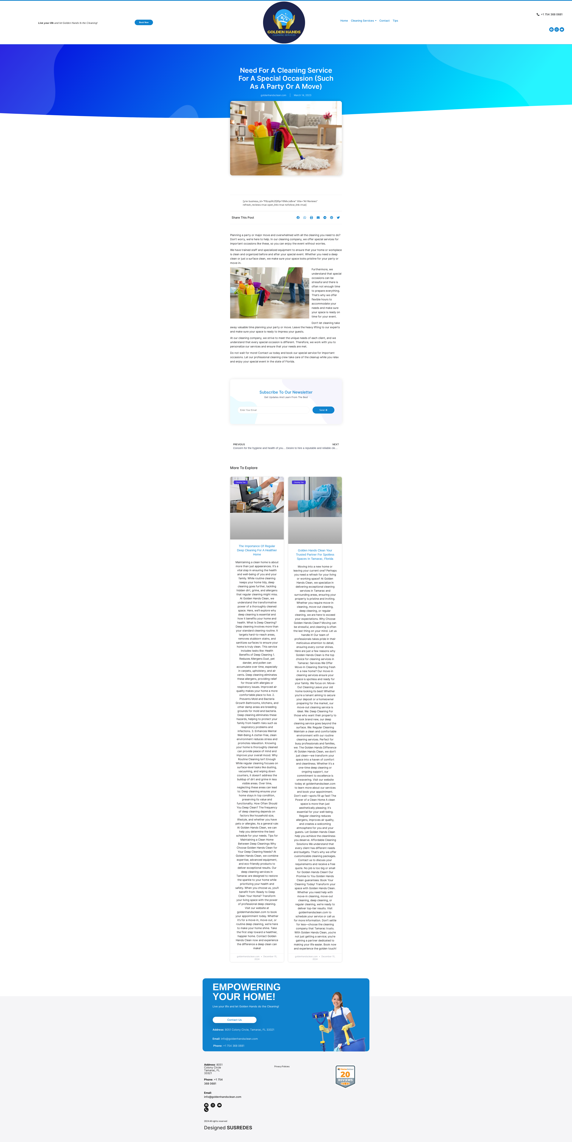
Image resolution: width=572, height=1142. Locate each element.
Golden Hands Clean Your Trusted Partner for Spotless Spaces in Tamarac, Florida (315, 554)
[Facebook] (551, 29)
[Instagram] (556, 29)
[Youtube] (562, 29)
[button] (298, 217)
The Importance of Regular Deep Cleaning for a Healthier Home (257, 550)
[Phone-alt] (206, 1109)
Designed (228, 1128)
